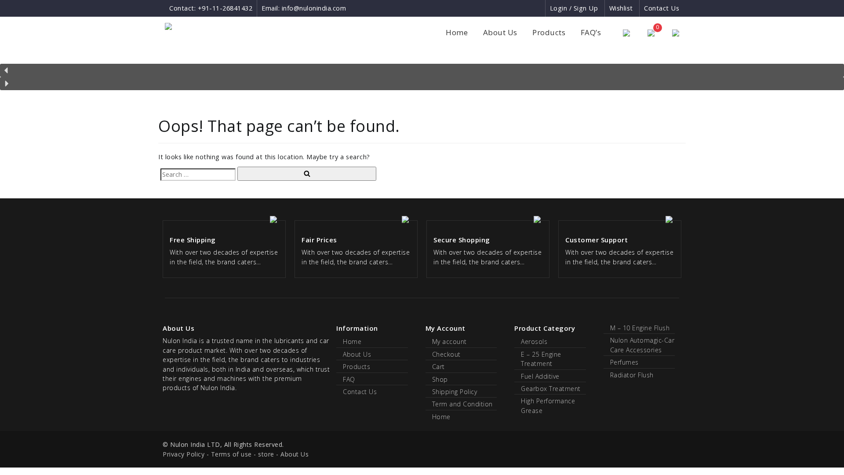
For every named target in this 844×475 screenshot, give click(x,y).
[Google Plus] (522, 8)
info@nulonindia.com (314, 8)
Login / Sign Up (574, 8)
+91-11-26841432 (225, 8)
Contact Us (661, 8)
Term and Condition (462, 404)
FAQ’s (591, 32)
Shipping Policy (454, 391)
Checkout (446, 354)
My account (449, 341)
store (266, 454)
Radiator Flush (632, 375)
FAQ (349, 379)
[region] (422, 71)
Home (457, 32)
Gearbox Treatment (551, 388)
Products (548, 32)
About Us (500, 32)
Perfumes (624, 362)
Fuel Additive (540, 376)
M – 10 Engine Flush (640, 328)
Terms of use (231, 454)
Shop (440, 379)
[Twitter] (538, 8)
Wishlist (621, 8)
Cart (438, 366)
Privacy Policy (183, 454)
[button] (422, 70)
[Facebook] (506, 8)
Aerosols (534, 341)
